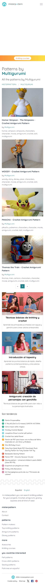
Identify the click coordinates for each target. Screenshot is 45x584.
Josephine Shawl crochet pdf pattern (18, 433)
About (4, 511)
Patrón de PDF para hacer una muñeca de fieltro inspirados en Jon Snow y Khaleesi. (23, 441)
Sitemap (22, 581)
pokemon (13, 227)
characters (29, 131)
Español (18, 490)
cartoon (17, 278)
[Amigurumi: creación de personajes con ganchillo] (22, 382)
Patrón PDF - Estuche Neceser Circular (19, 457)
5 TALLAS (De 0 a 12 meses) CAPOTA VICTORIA (22, 424)
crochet (30, 133)
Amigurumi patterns (10, 532)
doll (35, 133)
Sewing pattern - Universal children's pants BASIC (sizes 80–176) (23, 461)
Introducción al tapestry (22, 357)
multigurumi (7, 136)
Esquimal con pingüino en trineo (17, 466)
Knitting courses (22, 58)
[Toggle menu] (41, 4)
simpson (12, 131)
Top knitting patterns (10, 528)
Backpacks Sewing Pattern (15, 454)
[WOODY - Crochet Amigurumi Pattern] (22, 154)
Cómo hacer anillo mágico (14, 427)
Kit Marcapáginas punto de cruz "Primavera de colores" (22, 473)
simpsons (20, 131)
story (11, 179)
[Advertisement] (22, 32)
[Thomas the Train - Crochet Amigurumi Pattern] (22, 249)
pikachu (5, 227)
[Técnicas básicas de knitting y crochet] (22, 303)
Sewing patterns (8, 565)
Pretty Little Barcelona (13, 469)
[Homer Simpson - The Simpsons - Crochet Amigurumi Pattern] (22, 102)
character (6, 133)
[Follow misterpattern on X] (28, 581)
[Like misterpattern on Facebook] (32, 581)
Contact (5, 515)
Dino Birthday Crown (12, 445)
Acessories (6, 544)
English (27, 490)
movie (13, 133)
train (11, 278)
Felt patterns (7, 557)
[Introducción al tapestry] (22, 343)
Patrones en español (11, 568)
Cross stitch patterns (10, 561)
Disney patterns (8, 535)
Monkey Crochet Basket (14, 430)
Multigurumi (9, 127)
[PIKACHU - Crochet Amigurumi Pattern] (22, 202)
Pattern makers (8, 524)
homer (5, 131)
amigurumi (21, 133)
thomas (5, 278)
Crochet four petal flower (14, 436)
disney (16, 179)
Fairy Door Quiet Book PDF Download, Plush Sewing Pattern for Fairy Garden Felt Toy (21, 449)
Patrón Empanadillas (12, 420)
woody (5, 179)
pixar (22, 179)
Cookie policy (12, 581)
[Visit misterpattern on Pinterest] (36, 581)
